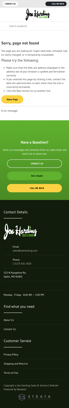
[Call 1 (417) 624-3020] (41, 4)
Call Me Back (58, 4)
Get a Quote (37, 175)
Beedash (21, 389)
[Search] (4, 25)
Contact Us (10, 4)
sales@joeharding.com (25, 250)
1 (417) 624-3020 (22, 263)
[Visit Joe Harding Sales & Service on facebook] (5, 285)
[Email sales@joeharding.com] (34, 4)
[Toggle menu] (4, 14)
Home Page (12, 99)
